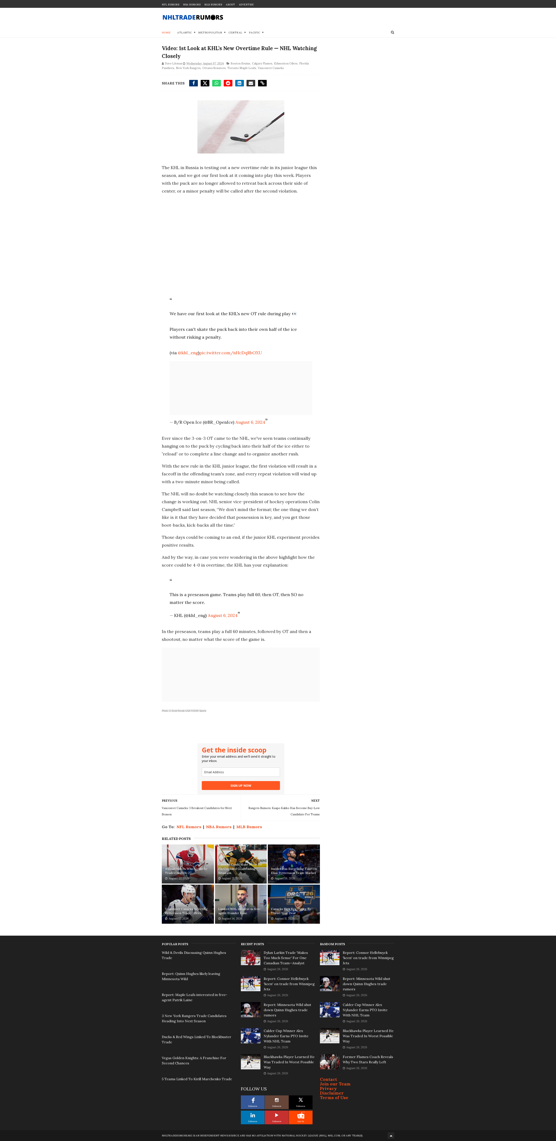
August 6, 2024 (250, 422)
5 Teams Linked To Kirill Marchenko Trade (197, 1079)
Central (235, 32)
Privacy (328, 1088)
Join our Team (335, 1084)
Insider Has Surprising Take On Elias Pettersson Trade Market (294, 871)
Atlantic (184, 32)
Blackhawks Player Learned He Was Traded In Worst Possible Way (289, 1062)
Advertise (246, 4)
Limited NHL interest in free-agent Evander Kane (239, 911)
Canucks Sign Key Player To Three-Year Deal (291, 911)
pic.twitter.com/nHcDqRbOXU (230, 352)
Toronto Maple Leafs (241, 68)
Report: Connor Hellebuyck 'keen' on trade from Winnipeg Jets (289, 983)
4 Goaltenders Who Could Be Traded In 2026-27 (186, 871)
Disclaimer (332, 1093)
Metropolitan (210, 32)
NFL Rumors (170, 4)
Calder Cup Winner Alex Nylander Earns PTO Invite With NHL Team (286, 1036)
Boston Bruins (240, 63)
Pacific (254, 32)
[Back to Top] (391, 1135)
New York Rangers (188, 68)
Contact (328, 1079)
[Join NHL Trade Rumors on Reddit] (300, 1115)
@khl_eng (188, 352)
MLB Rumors (213, 4)
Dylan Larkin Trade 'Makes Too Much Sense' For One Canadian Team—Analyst (286, 957)
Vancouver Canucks (271, 68)
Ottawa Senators (214, 68)
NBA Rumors (191, 4)
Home (166, 32)
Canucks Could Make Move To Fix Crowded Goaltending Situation (240, 868)
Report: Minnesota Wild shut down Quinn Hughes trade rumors (287, 1009)
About (230, 4)
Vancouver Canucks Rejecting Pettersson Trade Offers (186, 911)
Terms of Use (334, 1097)
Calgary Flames (262, 63)
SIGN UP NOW (240, 785)
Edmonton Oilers (286, 63)
